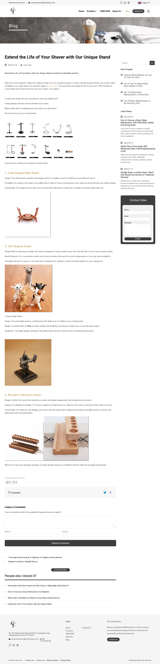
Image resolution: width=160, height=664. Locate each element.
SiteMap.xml (40, 660)
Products (69, 631)
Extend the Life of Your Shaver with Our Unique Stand (30, 604)
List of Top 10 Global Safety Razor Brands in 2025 (136, 84)
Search (152, 59)
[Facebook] (121, 2)
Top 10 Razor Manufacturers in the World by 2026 (137, 102)
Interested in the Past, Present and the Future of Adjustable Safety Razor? (38, 586)
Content (7, 512)
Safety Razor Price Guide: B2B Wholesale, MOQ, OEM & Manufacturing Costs (138, 148)
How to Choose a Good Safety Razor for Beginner (28, 592)
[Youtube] (128, 2)
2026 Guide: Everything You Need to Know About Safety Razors (34, 598)
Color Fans (27, 65)
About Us (69, 637)
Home (68, 628)
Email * (66, 532)
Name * (9, 532)
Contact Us (138, 11)
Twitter (105, 492)
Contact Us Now (60, 570)
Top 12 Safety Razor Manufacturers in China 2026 (136, 93)
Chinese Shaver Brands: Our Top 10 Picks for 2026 (138, 76)
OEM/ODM (70, 634)
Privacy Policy (65, 660)
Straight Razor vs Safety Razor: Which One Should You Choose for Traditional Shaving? (137, 174)
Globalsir (148, 660)
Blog (67, 640)
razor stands (53, 86)
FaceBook (110, 492)
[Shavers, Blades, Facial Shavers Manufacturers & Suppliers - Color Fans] (13, 11)
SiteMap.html (30, 660)
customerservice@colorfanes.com (43, 3)
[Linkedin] (125, 2)
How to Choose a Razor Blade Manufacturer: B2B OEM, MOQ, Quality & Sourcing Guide (137, 122)
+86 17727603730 (45, 640)
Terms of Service (52, 660)
